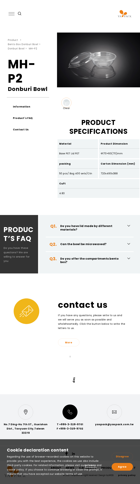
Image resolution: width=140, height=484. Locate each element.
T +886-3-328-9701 (70, 424)
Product (13, 40)
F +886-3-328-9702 (70, 428)
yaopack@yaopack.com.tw (114, 424)
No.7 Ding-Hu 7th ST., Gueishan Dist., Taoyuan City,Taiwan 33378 (26, 429)
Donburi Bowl (16, 48)
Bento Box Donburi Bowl (23, 44)
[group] (66, 102)
